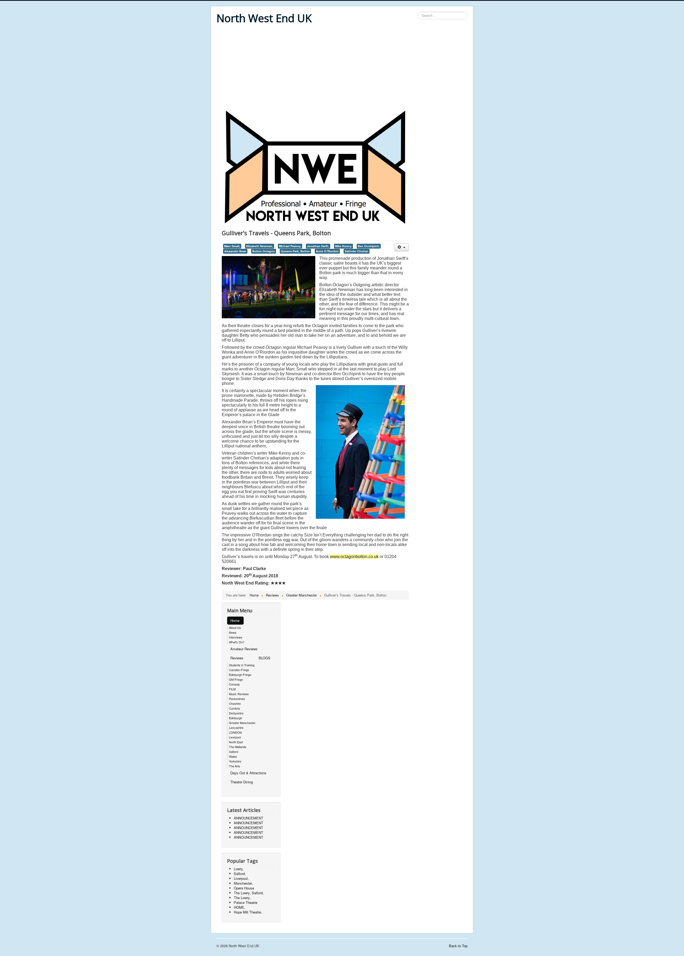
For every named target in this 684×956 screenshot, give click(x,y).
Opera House (244, 888)
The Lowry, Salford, (249, 892)
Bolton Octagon (263, 251)
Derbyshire (236, 713)
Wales (233, 756)
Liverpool (235, 737)
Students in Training (241, 665)
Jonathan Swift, (318, 246)
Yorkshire (235, 761)
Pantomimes (237, 698)
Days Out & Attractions (248, 772)
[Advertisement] (342, 67)
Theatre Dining (241, 781)
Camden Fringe (239, 670)
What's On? (236, 642)
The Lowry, (242, 897)
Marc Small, (232, 246)
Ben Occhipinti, (369, 246)
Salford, (240, 873)
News (232, 632)
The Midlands (237, 747)
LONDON (235, 732)
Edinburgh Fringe (240, 674)
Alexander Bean (235, 251)
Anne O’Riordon (327, 251)
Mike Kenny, (343, 246)
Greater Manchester (242, 723)
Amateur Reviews (244, 648)
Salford (233, 751)
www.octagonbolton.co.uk (354, 556)
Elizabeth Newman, (259, 246)
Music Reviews (239, 694)
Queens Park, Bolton (295, 251)
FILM (232, 689)
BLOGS (264, 657)
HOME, (239, 907)
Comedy (234, 684)
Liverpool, (241, 878)
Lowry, (239, 868)
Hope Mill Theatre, (248, 912)
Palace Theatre (245, 902)
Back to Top (458, 945)
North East (236, 742)
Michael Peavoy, (290, 246)
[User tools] (401, 247)
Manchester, (243, 883)
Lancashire (236, 727)
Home (234, 620)
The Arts (234, 766)
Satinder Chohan (356, 251)
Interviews (235, 637)
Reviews (236, 657)
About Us (235, 627)
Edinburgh (235, 718)
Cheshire (235, 703)
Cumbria (234, 708)
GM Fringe (236, 679)
